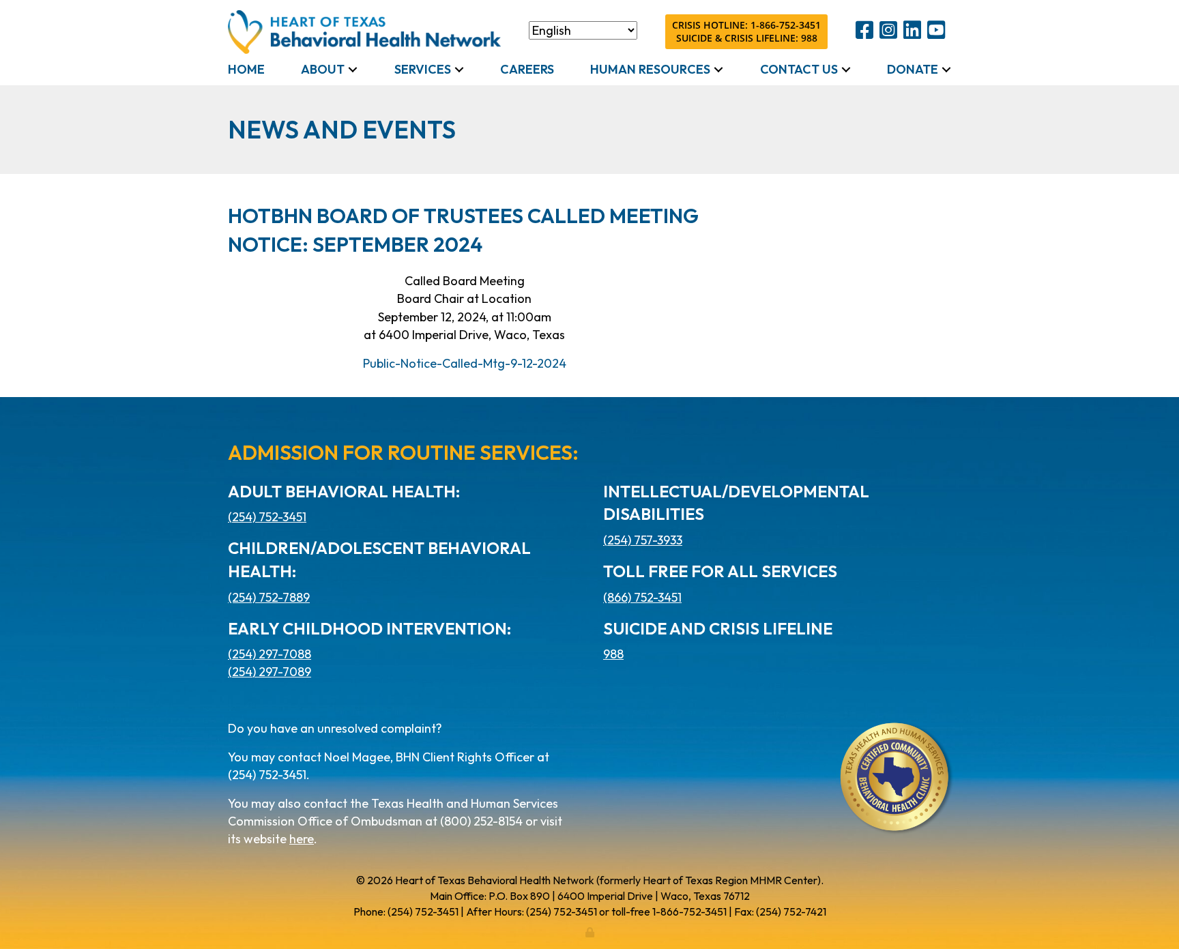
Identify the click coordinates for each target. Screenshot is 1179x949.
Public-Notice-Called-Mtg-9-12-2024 (464, 363)
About (323, 69)
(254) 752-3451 (267, 517)
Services (422, 69)
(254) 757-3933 (642, 540)
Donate (912, 69)
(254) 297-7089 (269, 672)
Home (246, 69)
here (301, 839)
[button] (353, 69)
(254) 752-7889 (269, 597)
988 (613, 654)
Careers (527, 69)
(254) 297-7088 (269, 654)
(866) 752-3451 (642, 597)
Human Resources (650, 69)
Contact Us (799, 69)
